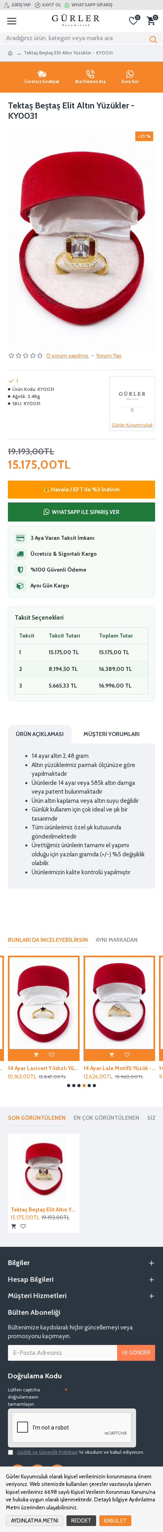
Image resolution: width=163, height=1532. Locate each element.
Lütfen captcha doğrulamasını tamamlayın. (24, 1397)
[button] (68, 1085)
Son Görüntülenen (37, 1118)
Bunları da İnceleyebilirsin (48, 940)
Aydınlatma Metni (34, 1520)
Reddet (81, 1520)
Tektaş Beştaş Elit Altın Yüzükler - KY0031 (44, 1209)
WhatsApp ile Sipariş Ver (85, 512)
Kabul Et (115, 1520)
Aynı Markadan (117, 940)
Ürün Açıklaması (40, 734)
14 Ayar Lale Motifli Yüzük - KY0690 (119, 1068)
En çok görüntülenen (106, 1118)
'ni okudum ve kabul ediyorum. (80, 1452)
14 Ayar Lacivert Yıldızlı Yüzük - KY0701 (44, 1068)
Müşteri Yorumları (111, 734)
